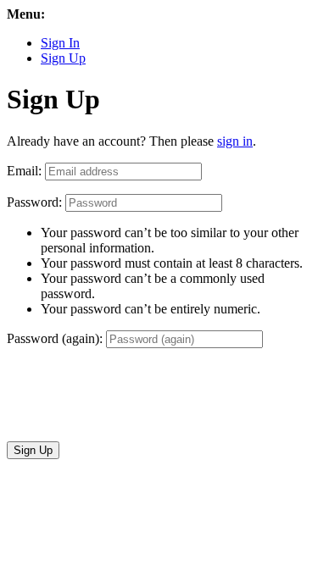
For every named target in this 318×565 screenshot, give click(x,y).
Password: (34, 202)
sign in (235, 141)
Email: (24, 170)
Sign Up (63, 58)
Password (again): (55, 338)
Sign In (60, 43)
